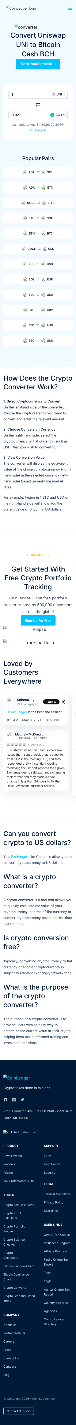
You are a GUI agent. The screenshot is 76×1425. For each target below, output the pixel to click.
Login (48, 1281)
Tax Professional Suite (18, 1181)
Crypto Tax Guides (57, 1234)
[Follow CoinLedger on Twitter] (22, 1100)
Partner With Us (14, 1333)
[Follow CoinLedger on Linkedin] (14, 1100)
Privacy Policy (53, 1202)
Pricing (8, 1172)
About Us (9, 1325)
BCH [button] (59, 115)
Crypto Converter (15, 1287)
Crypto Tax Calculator (18, 1205)
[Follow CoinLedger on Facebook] (5, 1100)
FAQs (47, 1156)
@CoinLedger (17, 712)
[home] (26, 8)
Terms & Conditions (57, 1194)
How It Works (12, 1156)
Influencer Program (57, 1243)
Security (49, 1172)
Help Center (52, 1164)
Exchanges (19, 857)
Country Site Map (56, 1302)
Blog (6, 1375)
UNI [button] (59, 94)
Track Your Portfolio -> (38, 64)
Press (7, 1349)
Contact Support (19, 1411)
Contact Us (11, 1358)
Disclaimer (51, 1210)
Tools (47, 1272)
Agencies (50, 1311)
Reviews (9, 1164)
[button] (70, 9)
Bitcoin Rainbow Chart (18, 1266)
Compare (9, 1366)
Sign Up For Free (38, 620)
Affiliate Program (55, 1251)
